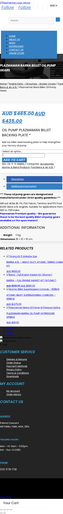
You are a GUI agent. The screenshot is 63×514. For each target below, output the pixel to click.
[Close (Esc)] (11, 509)
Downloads (16, 46)
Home (12, 36)
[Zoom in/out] (1, 509)
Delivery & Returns (16, 359)
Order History (13, 394)
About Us (14, 39)
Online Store (16, 53)
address (5, 416)
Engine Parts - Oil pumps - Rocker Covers (32, 83)
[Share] (7, 509)
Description (17, 179)
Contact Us (16, 49)
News (12, 43)
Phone (4, 462)
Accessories (47, 164)
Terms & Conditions (17, 373)
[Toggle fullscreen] (4, 509)
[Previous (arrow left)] (1, 513)
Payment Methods (16, 366)
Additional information (24, 186)
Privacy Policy (14, 369)
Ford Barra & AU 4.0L (42, 167)
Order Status (13, 362)
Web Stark (5, 497)
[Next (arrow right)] (4, 513)
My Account (13, 391)
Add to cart (14, 159)
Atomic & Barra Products (16, 167)
